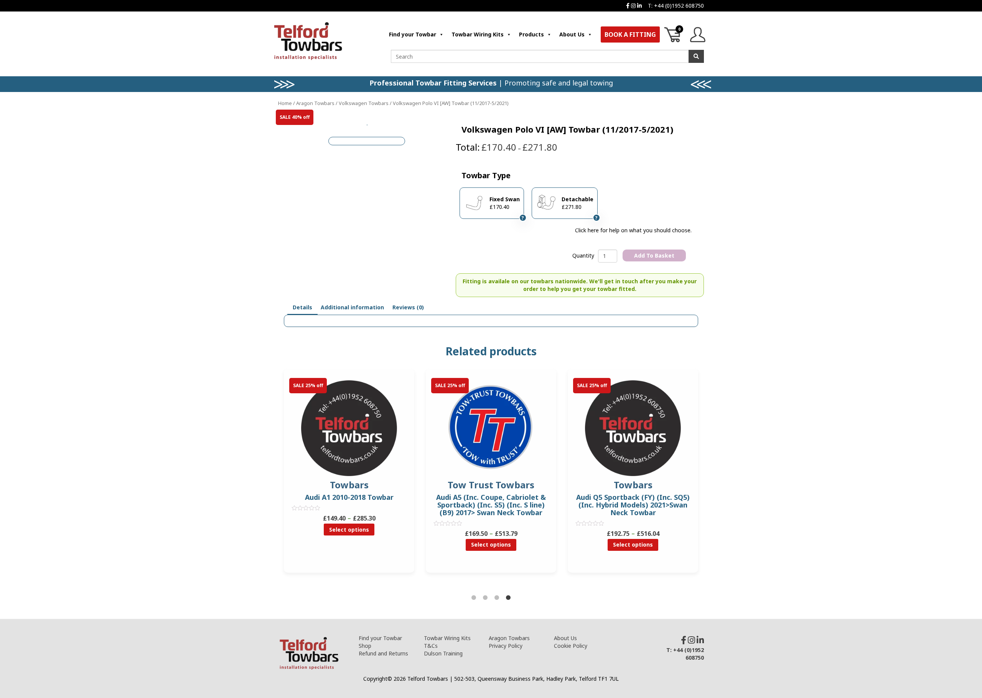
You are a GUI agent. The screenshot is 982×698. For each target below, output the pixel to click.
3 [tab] (497, 598)
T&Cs (431, 645)
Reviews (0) (408, 307)
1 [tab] (474, 598)
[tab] (302, 308)
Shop (365, 645)
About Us (572, 34)
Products (531, 34)
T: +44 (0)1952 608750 (676, 5)
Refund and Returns (383, 653)
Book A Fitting (630, 34)
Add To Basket (654, 255)
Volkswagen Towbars (364, 103)
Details (302, 307)
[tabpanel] (491, 476)
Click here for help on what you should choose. (633, 230)
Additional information (352, 307)
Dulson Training (443, 653)
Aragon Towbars (315, 103)
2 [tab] (485, 598)
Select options (349, 529)
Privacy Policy (505, 645)
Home (285, 103)
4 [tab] (508, 598)
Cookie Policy (570, 645)
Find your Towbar (412, 34)
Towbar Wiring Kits (477, 34)
